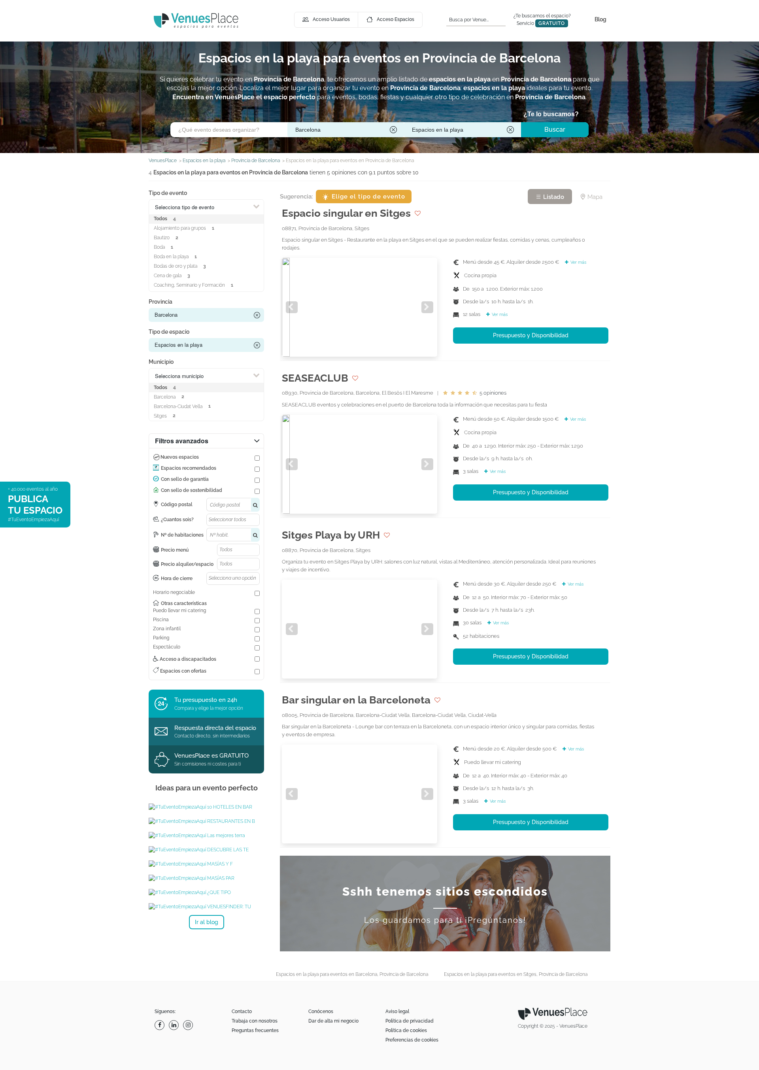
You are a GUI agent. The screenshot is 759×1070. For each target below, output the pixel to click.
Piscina (161, 619)
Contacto (242, 1011)
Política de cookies (406, 1030)
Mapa (594, 196)
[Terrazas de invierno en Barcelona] (206, 835)
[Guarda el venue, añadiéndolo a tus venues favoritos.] (418, 213)
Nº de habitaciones (182, 535)
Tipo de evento (168, 193)
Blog (600, 19)
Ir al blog (206, 922)
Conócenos (320, 1011)
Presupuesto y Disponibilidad (530, 335)
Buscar (554, 129)
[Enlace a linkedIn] (175, 1025)
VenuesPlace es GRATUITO (211, 755)
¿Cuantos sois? (177, 519)
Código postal (177, 504)
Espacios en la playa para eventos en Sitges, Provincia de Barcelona (515, 974)
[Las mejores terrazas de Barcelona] (206, 849)
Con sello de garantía (185, 479)
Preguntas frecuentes (255, 1030)
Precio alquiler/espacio (187, 564)
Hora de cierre (177, 578)
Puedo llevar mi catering (179, 610)
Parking (161, 638)
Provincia (160, 302)
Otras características (184, 603)
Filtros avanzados (181, 440)
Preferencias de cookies (411, 1040)
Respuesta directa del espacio (215, 728)
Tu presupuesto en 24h (205, 699)
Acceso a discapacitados (187, 659)
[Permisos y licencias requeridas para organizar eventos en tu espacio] (206, 892)
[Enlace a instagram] (189, 1025)
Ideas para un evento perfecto (206, 788)
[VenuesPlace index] (196, 20)
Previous (292, 307)
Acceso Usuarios (331, 19)
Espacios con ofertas (182, 671)
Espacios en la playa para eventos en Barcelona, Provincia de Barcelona (352, 974)
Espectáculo (166, 647)
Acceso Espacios (395, 19)
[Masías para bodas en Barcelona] (206, 864)
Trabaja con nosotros (255, 1021)
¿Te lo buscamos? (551, 114)
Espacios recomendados (188, 468)
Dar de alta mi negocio (333, 1021)
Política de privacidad (409, 1021)
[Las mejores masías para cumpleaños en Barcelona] (206, 878)
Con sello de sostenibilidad (191, 490)
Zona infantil (167, 628)
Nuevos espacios (179, 457)
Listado (553, 196)
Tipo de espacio (169, 332)
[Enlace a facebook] (160, 1025)
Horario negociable (174, 592)
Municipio (161, 362)
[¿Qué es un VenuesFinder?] (206, 906)
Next (427, 307)
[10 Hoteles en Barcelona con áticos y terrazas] (206, 807)
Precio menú (175, 550)
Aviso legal (397, 1011)
